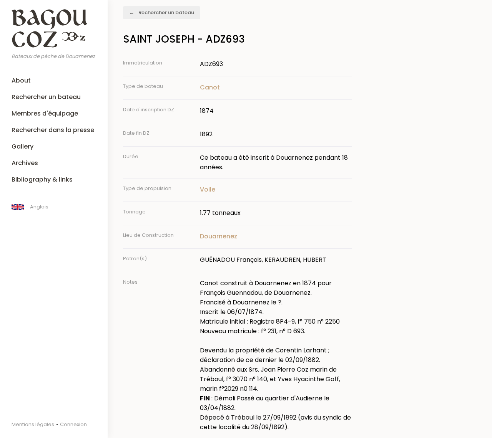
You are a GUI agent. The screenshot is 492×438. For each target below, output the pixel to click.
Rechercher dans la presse (53, 130)
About (21, 80)
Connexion (73, 424)
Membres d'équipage (45, 113)
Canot (210, 87)
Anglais (39, 206)
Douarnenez (218, 236)
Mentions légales (33, 424)
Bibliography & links (42, 179)
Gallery (22, 146)
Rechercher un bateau (46, 97)
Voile (207, 189)
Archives (25, 163)
